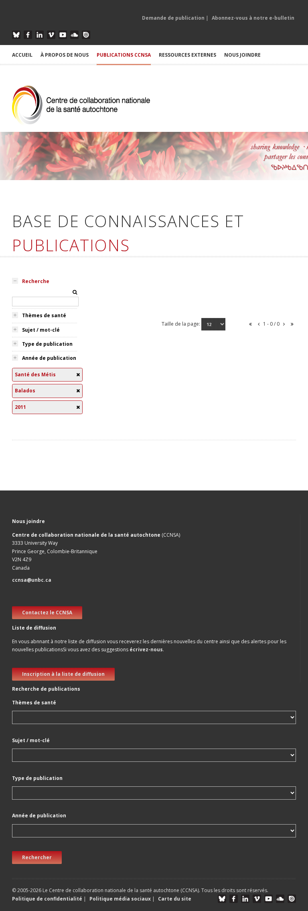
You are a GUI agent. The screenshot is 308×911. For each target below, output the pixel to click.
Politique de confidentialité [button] (47, 898)
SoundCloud (74, 35)
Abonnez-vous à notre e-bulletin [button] (253, 17)
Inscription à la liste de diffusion (63, 674)
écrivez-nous (146, 649)
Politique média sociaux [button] (120, 898)
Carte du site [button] (174, 898)
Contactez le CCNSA (47, 612)
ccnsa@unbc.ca (31, 580)
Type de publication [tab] (47, 344)
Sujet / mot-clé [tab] (41, 329)
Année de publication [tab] (49, 358)
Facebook (28, 35)
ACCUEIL (22, 54)
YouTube (63, 35)
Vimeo (51, 35)
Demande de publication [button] (173, 17)
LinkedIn (39, 35)
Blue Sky (16, 35)
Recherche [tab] (35, 281)
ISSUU (86, 35)
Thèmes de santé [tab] (44, 315)
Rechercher (37, 857)
